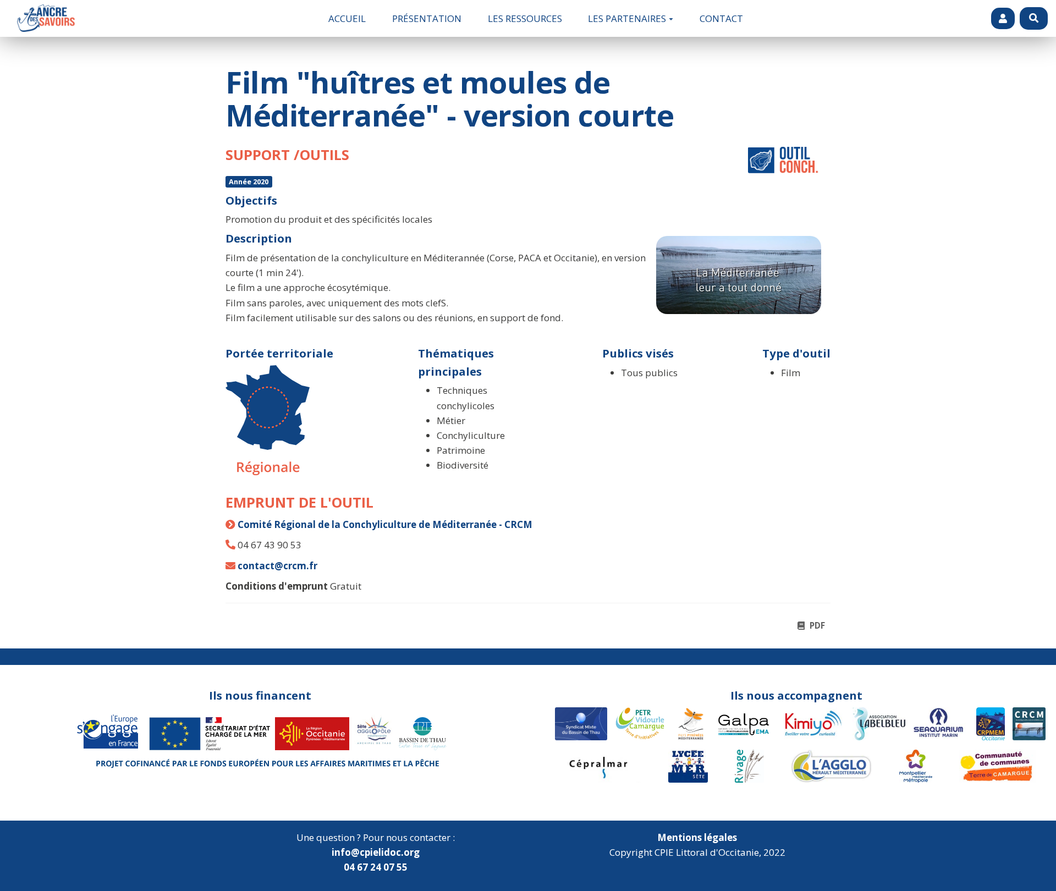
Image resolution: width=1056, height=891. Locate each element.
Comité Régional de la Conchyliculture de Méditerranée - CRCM (385, 524)
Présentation (426, 18)
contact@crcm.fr (277, 565)
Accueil (347, 18)
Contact (721, 18)
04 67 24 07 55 (376, 867)
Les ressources (525, 18)
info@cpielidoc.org (376, 852)
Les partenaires (627, 18)
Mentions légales (697, 837)
